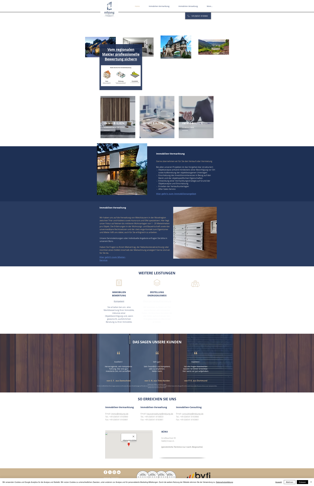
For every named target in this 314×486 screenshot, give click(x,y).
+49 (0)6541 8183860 (199, 16)
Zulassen (302, 482)
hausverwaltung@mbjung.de (160, 413)
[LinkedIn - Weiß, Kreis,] (119, 472)
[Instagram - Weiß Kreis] (114, 472)
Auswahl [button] (278, 482)
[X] (110, 472)
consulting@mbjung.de (192, 413)
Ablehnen (289, 482)
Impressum (107, 478)
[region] (117, 117)
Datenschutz (115, 478)
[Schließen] (311, 482)
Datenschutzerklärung (224, 482)
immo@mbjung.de (119, 413)
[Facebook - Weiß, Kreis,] (105, 472)
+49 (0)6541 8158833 (154, 416)
